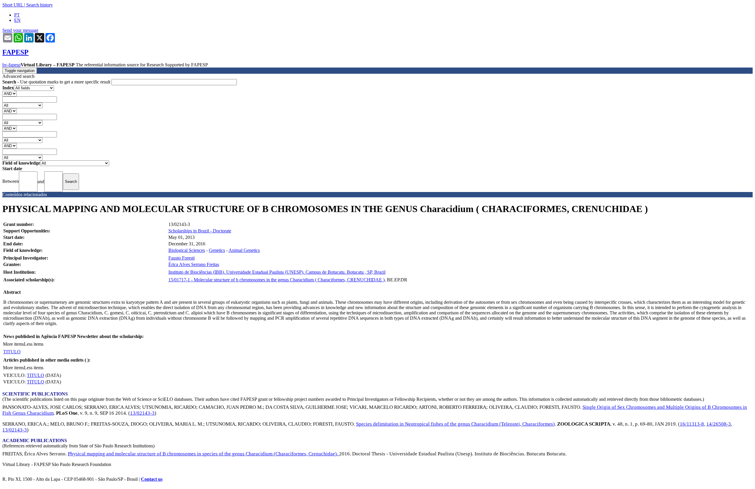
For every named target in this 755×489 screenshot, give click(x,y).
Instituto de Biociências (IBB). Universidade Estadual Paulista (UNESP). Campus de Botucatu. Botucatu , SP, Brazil (276, 272)
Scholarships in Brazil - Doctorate (199, 230)
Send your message (20, 30)
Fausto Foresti (181, 257)
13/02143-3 (142, 413)
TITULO (12, 351)
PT (17, 14)
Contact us (152, 479)
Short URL (12, 4)
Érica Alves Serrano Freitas (193, 264)
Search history (39, 4)
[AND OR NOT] (9, 93)
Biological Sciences (186, 250)
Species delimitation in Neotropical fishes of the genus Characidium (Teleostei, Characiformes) (455, 424)
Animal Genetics (244, 250)
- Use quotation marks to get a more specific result (56, 81)
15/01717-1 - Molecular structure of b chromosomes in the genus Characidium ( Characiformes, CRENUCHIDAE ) (276, 279)
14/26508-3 (718, 424)
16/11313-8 (692, 424)
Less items (33, 344)
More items (13, 344)
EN (17, 20)
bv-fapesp (11, 64)
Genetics (217, 250)
